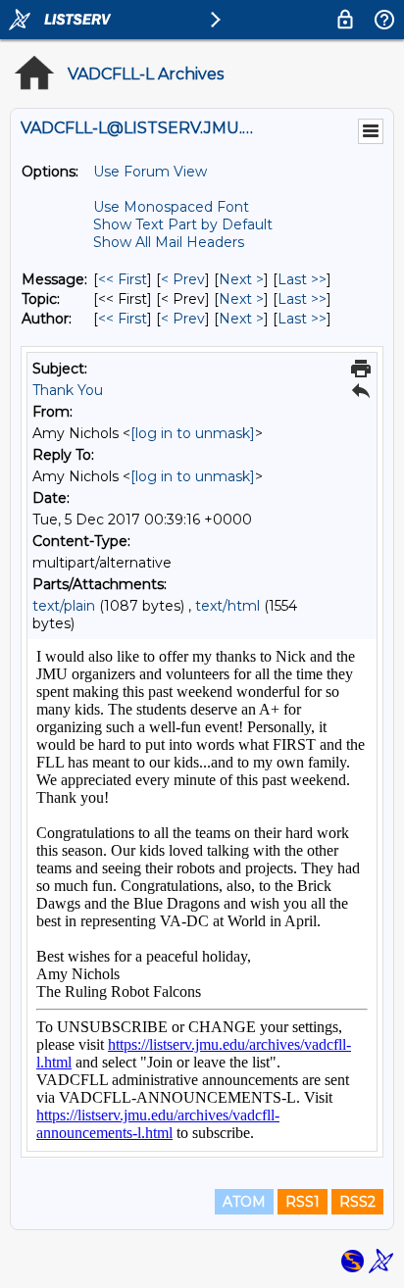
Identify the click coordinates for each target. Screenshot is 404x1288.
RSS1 (302, 1202)
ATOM (244, 1202)
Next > (241, 279)
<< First (122, 279)
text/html (227, 606)
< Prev (183, 279)
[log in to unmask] (192, 433)
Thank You (67, 390)
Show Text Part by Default (183, 224)
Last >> (302, 279)
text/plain (63, 606)
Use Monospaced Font (171, 207)
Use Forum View (150, 171)
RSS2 (357, 1202)
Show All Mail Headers (168, 242)
